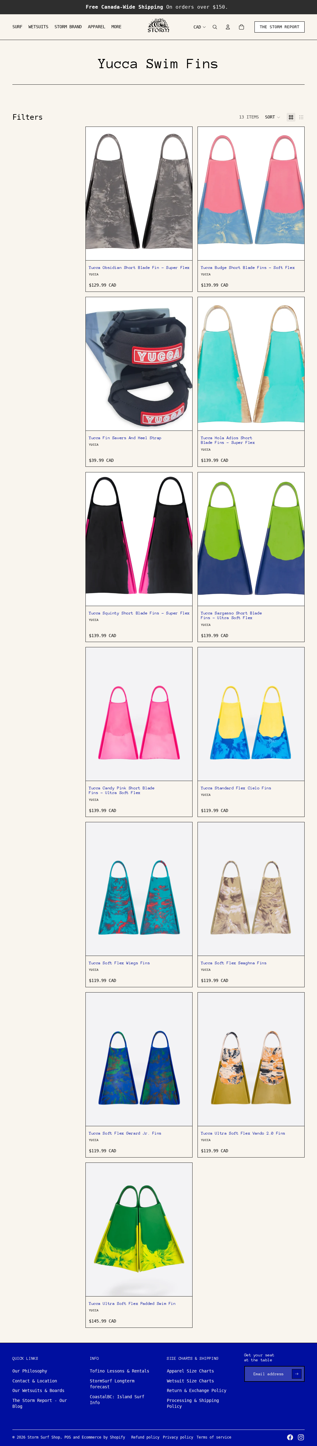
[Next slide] (295, 193)
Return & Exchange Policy (196, 1390)
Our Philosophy (29, 1370)
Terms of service (214, 1437)
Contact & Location (34, 1380)
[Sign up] (297, 1374)
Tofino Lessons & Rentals (119, 1370)
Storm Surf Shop (44, 1437)
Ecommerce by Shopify (103, 1437)
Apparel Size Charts (190, 1370)
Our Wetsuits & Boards (38, 1390)
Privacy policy (178, 1437)
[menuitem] (17, 27)
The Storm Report (279, 27)
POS (67, 1437)
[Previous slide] (207, 193)
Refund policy (145, 1437)
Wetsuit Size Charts (190, 1380)
